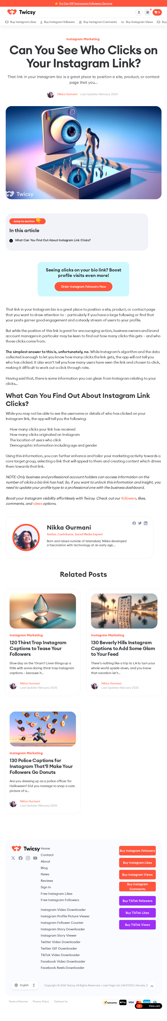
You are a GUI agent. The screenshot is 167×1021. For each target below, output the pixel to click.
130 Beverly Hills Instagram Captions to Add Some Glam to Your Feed (123, 648)
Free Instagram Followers (60, 900)
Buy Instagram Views (139, 22)
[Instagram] (28, 858)
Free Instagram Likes (56, 894)
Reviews (47, 881)
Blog (44, 868)
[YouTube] (35, 858)
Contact (47, 855)
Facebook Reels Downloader (62, 968)
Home (45, 848)
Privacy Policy (41, 1001)
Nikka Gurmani (67, 94)
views (37, 503)
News (45, 874)
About (45, 861)
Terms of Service (18, 1001)
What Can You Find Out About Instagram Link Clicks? (53, 240)
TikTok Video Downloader (60, 955)
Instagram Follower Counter (62, 923)
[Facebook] (21, 858)
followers (128, 498)
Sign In (46, 887)
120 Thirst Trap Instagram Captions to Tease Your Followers (38, 648)
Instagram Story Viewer (59, 935)
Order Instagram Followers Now (83, 287)
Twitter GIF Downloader (59, 948)
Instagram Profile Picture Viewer (65, 916)
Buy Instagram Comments (100, 22)
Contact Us (61, 1001)
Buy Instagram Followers (59, 22)
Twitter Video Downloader (60, 942)
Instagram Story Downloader (63, 929)
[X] (13, 858)
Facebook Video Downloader (63, 961)
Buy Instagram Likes (23, 22)
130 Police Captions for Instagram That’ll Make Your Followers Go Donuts (41, 766)
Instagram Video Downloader (63, 910)
